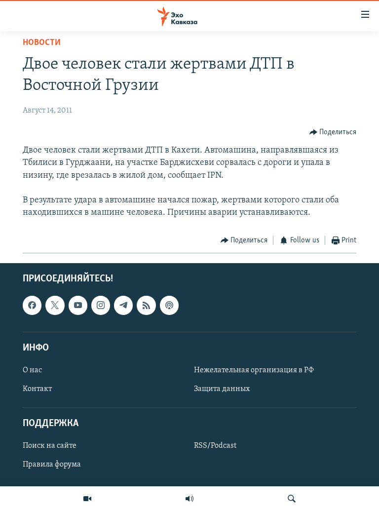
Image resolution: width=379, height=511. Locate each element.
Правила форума (52, 465)
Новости (42, 43)
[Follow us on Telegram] (123, 305)
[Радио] (189, 498)
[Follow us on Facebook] (32, 305)
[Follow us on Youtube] (78, 305)
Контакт (37, 389)
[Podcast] (169, 305)
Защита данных (222, 389)
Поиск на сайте (49, 446)
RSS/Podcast (215, 446)
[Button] (333, 132)
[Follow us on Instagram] (100, 305)
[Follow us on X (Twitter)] (54, 305)
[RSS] (146, 305)
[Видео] (87, 498)
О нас (32, 370)
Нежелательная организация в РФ (254, 370)
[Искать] (291, 498)
